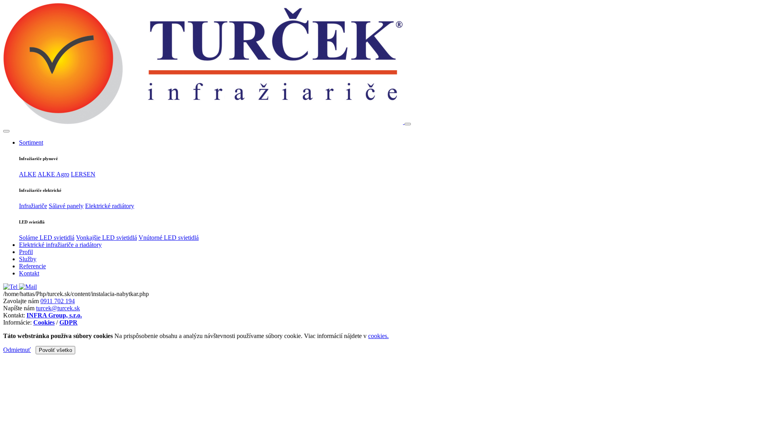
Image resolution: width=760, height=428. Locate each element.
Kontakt (29, 273)
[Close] (6, 131)
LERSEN (83, 174)
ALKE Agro (53, 174)
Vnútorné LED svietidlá (169, 237)
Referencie (32, 266)
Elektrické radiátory (109, 206)
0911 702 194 (57, 301)
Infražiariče (33, 206)
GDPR (68, 322)
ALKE (27, 174)
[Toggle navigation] (408, 124)
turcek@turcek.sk (58, 308)
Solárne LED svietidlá (46, 237)
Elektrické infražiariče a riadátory (60, 244)
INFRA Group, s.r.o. (54, 315)
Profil (26, 251)
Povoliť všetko (55, 350)
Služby (27, 259)
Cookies (44, 322)
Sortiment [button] (31, 142)
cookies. (378, 335)
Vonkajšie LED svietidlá (106, 237)
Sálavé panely (66, 206)
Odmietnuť (17, 349)
